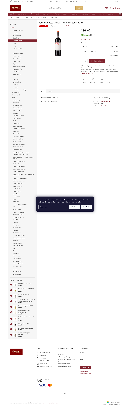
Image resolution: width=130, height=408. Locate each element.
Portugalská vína (18, 54)
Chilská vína (16, 61)
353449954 (43, 355)
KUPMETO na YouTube (46, 367)
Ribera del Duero (18, 49)
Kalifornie (16, 77)
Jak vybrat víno (15, 92)
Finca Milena (105, 106)
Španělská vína (17, 41)
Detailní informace (86, 73)
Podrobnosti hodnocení (73, 26)
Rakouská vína (17, 59)
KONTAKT (58, 1)
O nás (50, 1)
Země (13, 28)
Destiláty (15, 87)
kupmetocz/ (43, 364)
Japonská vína (17, 82)
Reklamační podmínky (64, 366)
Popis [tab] (42, 91)
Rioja (15, 46)
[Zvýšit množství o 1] (88, 60)
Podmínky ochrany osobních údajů (66, 360)
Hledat (79, 8)
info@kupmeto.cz (45, 352)
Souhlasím (86, 207)
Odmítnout (74, 207)
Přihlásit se (86, 367)
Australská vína (17, 69)
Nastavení (43, 207)
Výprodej (15, 85)
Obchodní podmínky (71, 1)
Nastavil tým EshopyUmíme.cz (111, 404)
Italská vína (16, 33)
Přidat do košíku (98, 61)
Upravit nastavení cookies (50, 403)
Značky (13, 98)
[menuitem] (12, 14)
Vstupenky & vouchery (19, 90)
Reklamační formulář (64, 364)
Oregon (16, 79)
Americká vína (17, 74)
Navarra (16, 51)
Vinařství (65, 393)
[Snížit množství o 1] (88, 62)
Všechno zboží (15, 95)
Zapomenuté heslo (85, 374)
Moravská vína (17, 36)
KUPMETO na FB (44, 361)
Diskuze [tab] (50, 91)
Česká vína (16, 38)
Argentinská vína (18, 64)
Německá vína (17, 56)
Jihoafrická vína (17, 72)
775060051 (43, 358)
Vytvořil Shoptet (115, 402)
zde (79, 202)
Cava (15, 43)
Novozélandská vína (19, 67)
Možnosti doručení (86, 39)
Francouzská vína (18, 30)
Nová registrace (84, 371)
